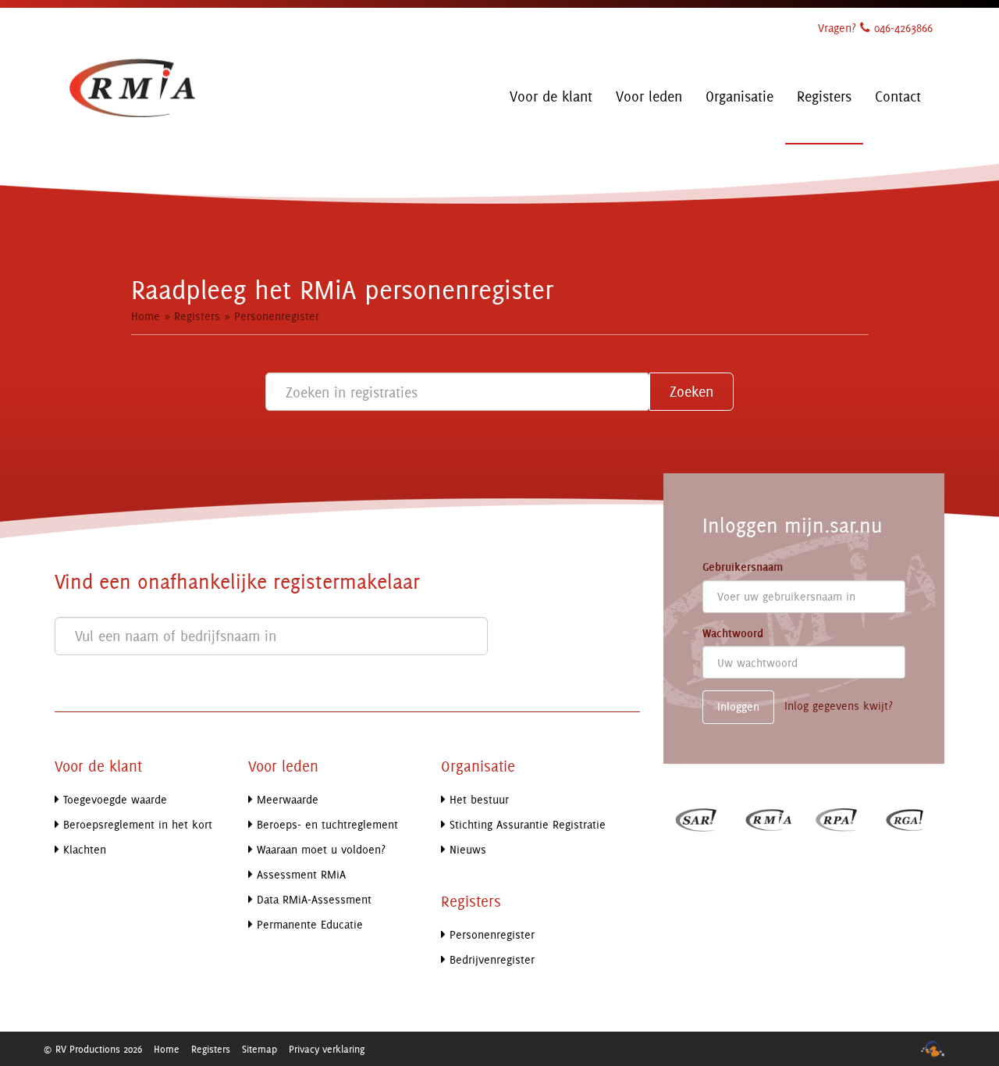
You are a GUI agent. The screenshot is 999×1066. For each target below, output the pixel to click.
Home (145, 316)
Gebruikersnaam (742, 567)
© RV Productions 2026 (92, 1049)
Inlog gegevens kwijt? (838, 706)
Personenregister (276, 316)
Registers (197, 316)
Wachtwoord (732, 633)
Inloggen (738, 706)
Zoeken (691, 391)
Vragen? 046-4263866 (875, 27)
